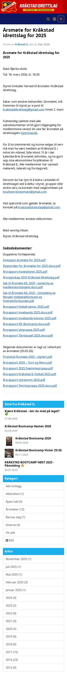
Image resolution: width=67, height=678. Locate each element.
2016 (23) (12, 660)
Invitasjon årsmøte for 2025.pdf (24, 260)
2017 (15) (12, 652)
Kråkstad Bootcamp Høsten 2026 (28, 426)
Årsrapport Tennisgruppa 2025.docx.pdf (30, 386)
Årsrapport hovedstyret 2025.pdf (25, 272)
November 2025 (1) (18, 559)
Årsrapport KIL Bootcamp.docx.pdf (26, 324)
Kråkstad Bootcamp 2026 (33, 438)
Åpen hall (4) (14, 502)
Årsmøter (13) (15, 509)
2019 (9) (11, 636)
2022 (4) (11, 613)
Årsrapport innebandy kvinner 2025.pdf (29, 318)
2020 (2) (11, 629)
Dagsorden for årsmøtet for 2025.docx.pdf (32, 266)
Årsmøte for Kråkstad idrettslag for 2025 (28, 32)
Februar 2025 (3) (17, 582)
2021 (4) (11, 621)
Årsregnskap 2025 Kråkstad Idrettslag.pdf (31, 277)
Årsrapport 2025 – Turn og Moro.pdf (27, 363)
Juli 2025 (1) (13, 567)
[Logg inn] (54, 19)
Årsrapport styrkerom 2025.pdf (24, 380)
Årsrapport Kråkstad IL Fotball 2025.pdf (29, 374)
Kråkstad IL (22, 44)
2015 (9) (11, 668)
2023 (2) (11, 605)
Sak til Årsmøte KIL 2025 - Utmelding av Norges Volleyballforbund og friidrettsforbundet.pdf (29, 297)
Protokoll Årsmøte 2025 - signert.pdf (27, 357)
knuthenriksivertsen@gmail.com (25, 192)
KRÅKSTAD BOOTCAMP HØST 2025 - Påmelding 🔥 (29, 464)
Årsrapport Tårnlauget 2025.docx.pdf (28, 335)
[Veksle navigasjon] (61, 19)
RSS (11, 540)
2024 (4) (11, 598)
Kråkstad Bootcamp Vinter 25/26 (38, 450)
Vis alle (10, 533)
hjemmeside (29, 133)
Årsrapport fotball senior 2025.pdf (26, 307)
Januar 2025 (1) (16, 590)
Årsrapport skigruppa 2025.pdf (24, 330)
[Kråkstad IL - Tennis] (33, 7)
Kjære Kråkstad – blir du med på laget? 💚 (32, 412)
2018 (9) (11, 644)
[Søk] (48, 19)
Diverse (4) (13, 525)
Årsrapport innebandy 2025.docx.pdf (28, 312)
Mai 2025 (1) (14, 574)
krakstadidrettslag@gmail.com (23, 109)
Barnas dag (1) (15, 517)
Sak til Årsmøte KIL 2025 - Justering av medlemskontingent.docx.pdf (28, 285)
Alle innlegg (13, 486)
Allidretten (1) (15, 494)
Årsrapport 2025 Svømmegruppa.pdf (28, 368)
